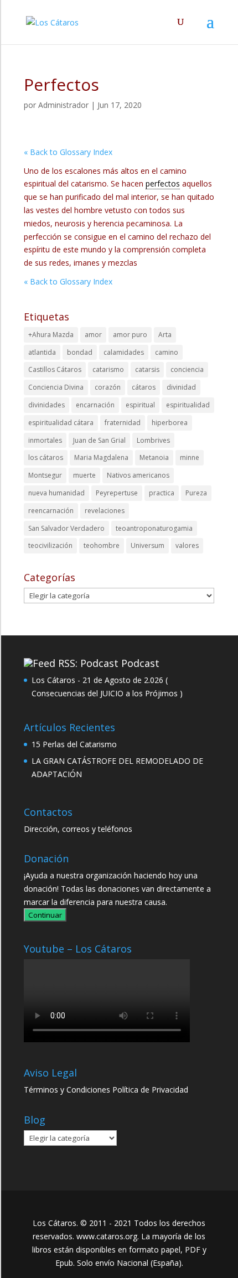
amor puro (130, 334)
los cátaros (45, 457)
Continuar (45, 915)
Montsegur (45, 475)
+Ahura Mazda (51, 334)
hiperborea (170, 422)
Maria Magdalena (101, 457)
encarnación (95, 405)
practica (161, 493)
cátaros (144, 387)
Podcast (140, 663)
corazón (108, 387)
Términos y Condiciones (67, 1089)
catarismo (108, 369)
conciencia (187, 369)
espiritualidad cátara (61, 422)
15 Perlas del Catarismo (74, 744)
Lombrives (153, 440)
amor (93, 334)
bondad (79, 352)
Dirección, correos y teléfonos (78, 829)
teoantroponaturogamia (154, 528)
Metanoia (154, 457)
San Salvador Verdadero (66, 528)
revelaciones (105, 510)
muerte (84, 475)
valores (187, 545)
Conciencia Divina (56, 387)
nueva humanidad (56, 493)
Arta (165, 334)
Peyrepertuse (117, 493)
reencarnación (51, 510)
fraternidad (123, 422)
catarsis (147, 369)
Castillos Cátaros (54, 369)
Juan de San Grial (99, 440)
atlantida (42, 352)
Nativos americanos (138, 475)
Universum (147, 545)
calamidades (124, 352)
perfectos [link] (163, 183)
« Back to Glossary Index (68, 152)
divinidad (181, 387)
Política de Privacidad (150, 1089)
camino (166, 352)
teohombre (102, 545)
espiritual (140, 405)
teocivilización (50, 545)
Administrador (63, 105)
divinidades (46, 405)
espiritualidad (188, 405)
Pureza (196, 493)
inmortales (45, 440)
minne (189, 457)
